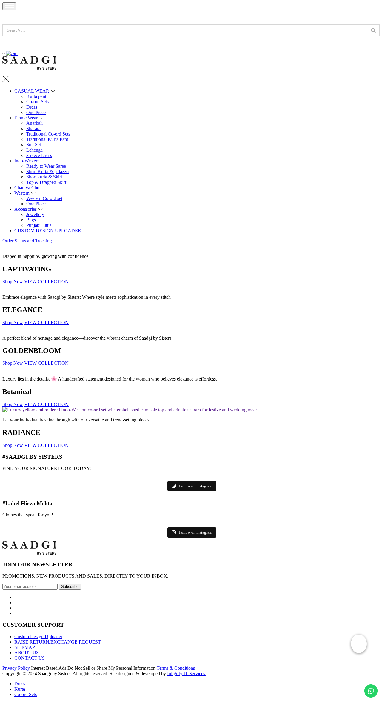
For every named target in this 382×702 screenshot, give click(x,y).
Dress (31, 107)
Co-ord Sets (37, 101)
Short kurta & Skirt (44, 176)
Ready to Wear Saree (46, 166)
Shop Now (12, 281)
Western (22, 192)
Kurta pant (36, 96)
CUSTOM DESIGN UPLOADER (47, 230)
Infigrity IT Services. (186, 673)
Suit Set (33, 144)
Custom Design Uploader (38, 636)
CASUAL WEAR (31, 90)
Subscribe (69, 586)
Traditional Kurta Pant (47, 139)
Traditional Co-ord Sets (48, 133)
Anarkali (34, 123)
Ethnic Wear (26, 117)
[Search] (373, 30)
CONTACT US (29, 658)
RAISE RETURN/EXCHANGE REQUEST (57, 641)
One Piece (36, 112)
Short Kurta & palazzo (47, 171)
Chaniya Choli (28, 187)
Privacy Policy (16, 668)
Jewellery (35, 214)
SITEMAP (24, 647)
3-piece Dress (39, 155)
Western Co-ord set (44, 198)
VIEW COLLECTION (46, 281)
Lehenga (34, 150)
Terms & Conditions (176, 668)
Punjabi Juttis (38, 225)
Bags (31, 219)
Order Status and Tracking (27, 240)
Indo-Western (27, 160)
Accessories (25, 209)
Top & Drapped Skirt (46, 182)
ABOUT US (26, 652)
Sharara (33, 128)
